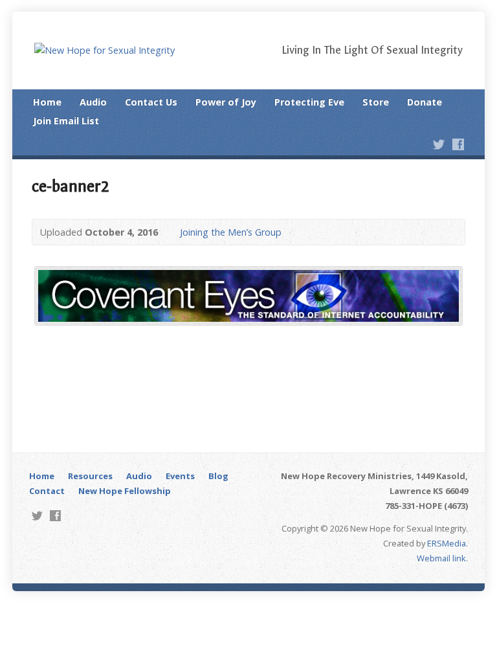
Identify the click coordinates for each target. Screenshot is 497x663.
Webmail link (441, 558)
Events (180, 476)
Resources (90, 476)
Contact (47, 491)
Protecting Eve (309, 102)
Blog (218, 476)
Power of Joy (225, 102)
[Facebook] (458, 144)
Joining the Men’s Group (231, 232)
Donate (424, 102)
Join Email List (66, 121)
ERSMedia (446, 543)
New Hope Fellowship (124, 491)
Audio (93, 102)
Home (47, 102)
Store (375, 102)
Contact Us (151, 102)
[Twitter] (439, 144)
